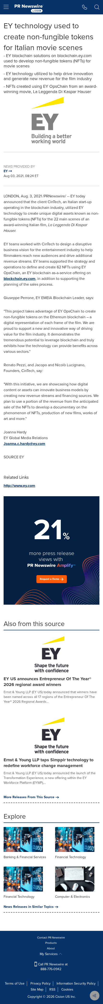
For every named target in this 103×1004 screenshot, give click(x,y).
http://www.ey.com (19, 485)
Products (51, 943)
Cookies (67, 989)
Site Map (37, 989)
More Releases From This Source (29, 797)
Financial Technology (70, 857)
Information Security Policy (76, 983)
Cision (59, 996)
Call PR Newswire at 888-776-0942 (52, 967)
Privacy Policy (40, 983)
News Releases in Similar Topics (29, 906)
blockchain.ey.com (19, 278)
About (51, 948)
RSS (52, 989)
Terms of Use (14, 983)
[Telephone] (85, 7)
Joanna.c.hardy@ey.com (24, 443)
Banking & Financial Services (25, 857)
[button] (51, 121)
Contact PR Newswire (51, 937)
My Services (49, 954)
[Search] (97, 7)
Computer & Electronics (72, 896)
